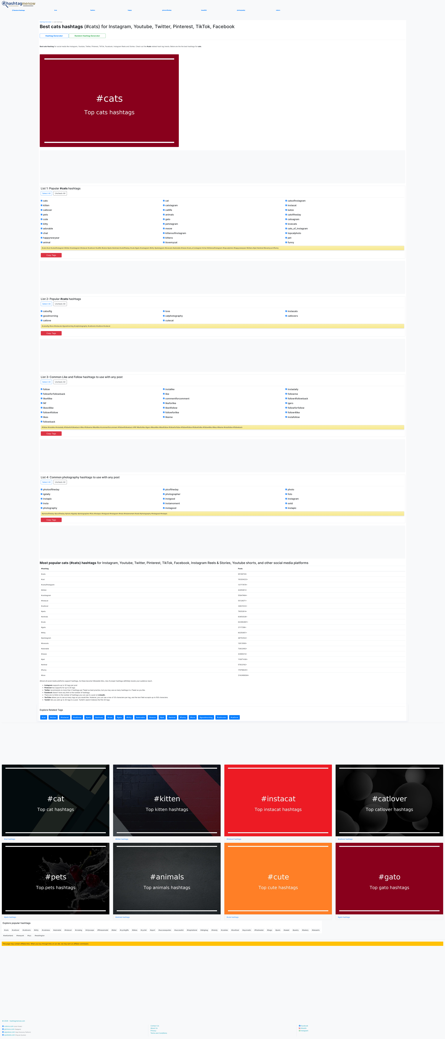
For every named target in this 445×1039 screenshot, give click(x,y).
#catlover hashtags (345, 839)
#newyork (20, 935)
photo (291, 489)
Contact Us (155, 1026)
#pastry (296, 930)
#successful (178, 930)
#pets (88, 717)
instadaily (293, 389)
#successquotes (165, 930)
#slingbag (204, 930)
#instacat (65, 717)
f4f (44, 403)
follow (46, 389)
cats (45, 200)
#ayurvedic (246, 930)
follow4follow (50, 412)
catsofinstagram (297, 200)
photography (50, 508)
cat (167, 200)
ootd (290, 503)
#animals (99, 717)
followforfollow (296, 407)
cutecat (169, 320)
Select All (46, 193)
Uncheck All (60, 193)
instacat (292, 205)
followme (293, 394)
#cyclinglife (124, 930)
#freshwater (259, 930)
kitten (46, 205)
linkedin (303, 1028)
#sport (152, 930)
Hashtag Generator (45, 22)
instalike (170, 389)
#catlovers (221, 717)
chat (45, 233)
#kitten (53, 717)
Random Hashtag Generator (87, 36)
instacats (293, 311)
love (167, 311)
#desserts (315, 930)
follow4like (294, 412)
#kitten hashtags (121, 839)
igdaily (46, 494)
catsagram (293, 219)
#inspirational (192, 930)
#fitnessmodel (102, 930)
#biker (114, 930)
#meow (152, 717)
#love (192, 717)
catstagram (171, 205)
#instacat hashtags (234, 839)
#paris (277, 930)
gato (167, 219)
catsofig (47, 311)
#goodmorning (206, 717)
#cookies (224, 930)
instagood (170, 508)
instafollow (294, 417)
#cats (6, 930)
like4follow (171, 407)
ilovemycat (171, 242)
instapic (47, 498)
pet (289, 237)
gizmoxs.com (12, 1029)
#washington (39, 935)
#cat (44, 717)
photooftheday (51, 489)
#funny (183, 717)
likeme (169, 417)
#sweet (286, 930)
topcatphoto (294, 233)
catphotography (174, 315)
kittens (169, 237)
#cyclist (144, 930)
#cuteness (46, 930)
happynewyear (51, 237)
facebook (304, 1026)
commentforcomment (177, 398)
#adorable (140, 717)
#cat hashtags (9, 839)
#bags (269, 930)
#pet (162, 717)
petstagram (171, 224)
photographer (172, 494)
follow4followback (298, 398)
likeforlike (170, 403)
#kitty (129, 717)
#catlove (234, 717)
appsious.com (17, 1032)
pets (45, 214)
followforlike (172, 412)
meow (168, 228)
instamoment (172, 503)
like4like (47, 398)
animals (169, 214)
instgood (170, 498)
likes (45, 417)
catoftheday (294, 214)
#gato (119, 717)
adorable (48, 228)
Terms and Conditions (159, 1033)
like (167, 394)
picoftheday (171, 489)
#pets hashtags (10, 917)
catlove (47, 320)
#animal (172, 717)
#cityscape (90, 930)
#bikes (134, 930)
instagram (293, 498)
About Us (154, 1028)
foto (290, 494)
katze (291, 210)
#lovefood (235, 930)
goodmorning (50, 315)
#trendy (214, 930)
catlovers (293, 315)
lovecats (292, 224)
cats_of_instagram (298, 228)
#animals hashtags (122, 917)
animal (46, 242)
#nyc (29, 935)
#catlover (77, 717)
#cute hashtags (232, 917)
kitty (45, 224)
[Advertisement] (222, 166)
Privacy (153, 1031)
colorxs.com (13, 1026)
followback (49, 421)
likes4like (48, 407)
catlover (47, 210)
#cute (109, 717)
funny (291, 242)
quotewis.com (15, 1035)
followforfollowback (54, 394)
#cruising (78, 930)
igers (290, 403)
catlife (168, 210)
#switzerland (8, 935)
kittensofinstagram (175, 233)
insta (45, 503)
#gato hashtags (344, 917)
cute (45, 219)
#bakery (305, 930)
